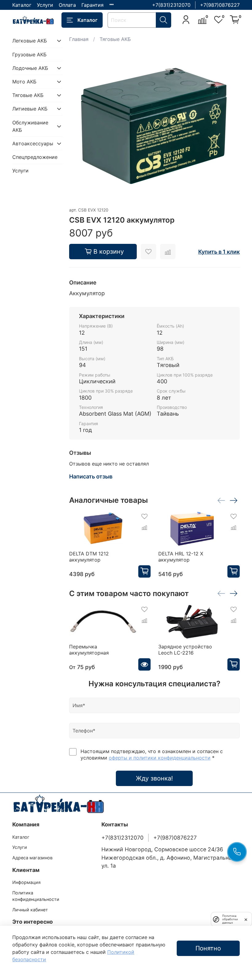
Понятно (208, 948)
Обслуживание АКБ (30, 126)
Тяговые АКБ (115, 39)
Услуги (45, 5)
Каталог (21, 5)
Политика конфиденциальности (35, 896)
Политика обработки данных (230, 919)
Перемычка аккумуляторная (89, 649)
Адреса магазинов (32, 857)
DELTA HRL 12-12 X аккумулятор (180, 557)
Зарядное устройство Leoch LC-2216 (185, 649)
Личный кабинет (30, 909)
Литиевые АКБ (30, 109)
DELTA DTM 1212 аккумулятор (89, 557)
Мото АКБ (24, 82)
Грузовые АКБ (29, 54)
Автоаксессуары (32, 143)
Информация (26, 882)
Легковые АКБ (29, 41)
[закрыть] (246, 919)
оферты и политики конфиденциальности (160, 758)
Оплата (67, 5)
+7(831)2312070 (171, 5)
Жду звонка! (154, 778)
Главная (79, 39)
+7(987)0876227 (220, 5)
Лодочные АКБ (30, 68)
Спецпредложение (34, 157)
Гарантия (92, 5)
